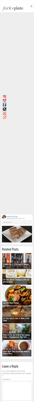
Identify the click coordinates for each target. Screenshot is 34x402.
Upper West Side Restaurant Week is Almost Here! (16, 352)
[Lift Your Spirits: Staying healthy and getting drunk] (16, 277)
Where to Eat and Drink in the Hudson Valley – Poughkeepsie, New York (16, 335)
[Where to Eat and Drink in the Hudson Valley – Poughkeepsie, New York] (16, 332)
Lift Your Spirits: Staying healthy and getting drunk (16, 280)
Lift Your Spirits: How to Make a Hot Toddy (16, 319)
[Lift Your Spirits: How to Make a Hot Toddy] (16, 314)
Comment (6, 379)
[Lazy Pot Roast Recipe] (16, 295)
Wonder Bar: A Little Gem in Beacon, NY (16, 265)
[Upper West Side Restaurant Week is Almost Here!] (16, 348)
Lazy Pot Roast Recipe (11, 302)
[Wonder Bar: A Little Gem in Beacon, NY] (16, 261)
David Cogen (15, 216)
